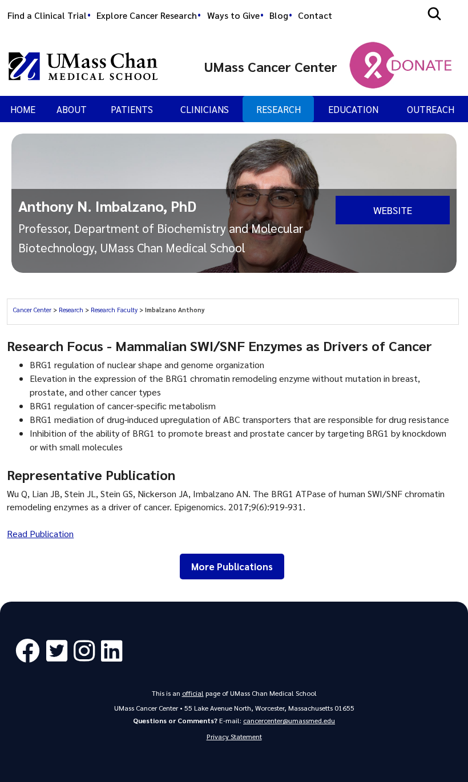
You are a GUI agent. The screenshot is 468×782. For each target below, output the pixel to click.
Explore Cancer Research (146, 15)
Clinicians (204, 109)
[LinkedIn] (114, 651)
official (193, 693)
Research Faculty (115, 309)
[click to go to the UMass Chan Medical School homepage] (83, 66)
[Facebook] (30, 651)
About (72, 109)
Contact (315, 15)
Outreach (430, 109)
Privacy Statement (234, 736)
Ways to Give (233, 15)
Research (278, 109)
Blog (278, 15)
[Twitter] (60, 651)
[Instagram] (87, 651)
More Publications (232, 566)
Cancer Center (33, 309)
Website (392, 209)
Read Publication (40, 533)
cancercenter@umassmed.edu (289, 720)
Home (22, 109)
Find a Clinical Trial (47, 15)
